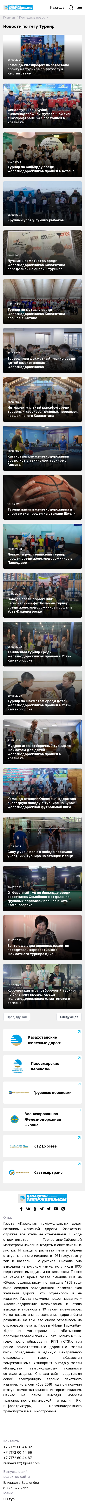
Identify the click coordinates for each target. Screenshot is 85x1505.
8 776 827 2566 (15, 1488)
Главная (9, 17)
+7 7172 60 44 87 (17, 1458)
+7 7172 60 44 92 (17, 1447)
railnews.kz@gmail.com (21, 1463)
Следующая (69, 1017)
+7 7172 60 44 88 (17, 1452)
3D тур (9, 1499)
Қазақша (57, 7)
